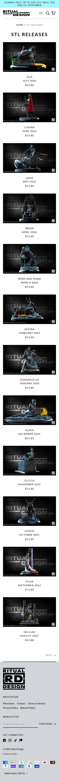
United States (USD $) (14, 773)
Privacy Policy (10, 707)
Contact (21, 703)
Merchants (9, 703)
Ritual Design (17, 749)
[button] (48, 13)
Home (20, 25)
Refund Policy (27, 707)
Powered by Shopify (10, 754)
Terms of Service (36, 703)
